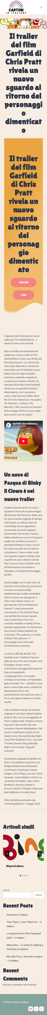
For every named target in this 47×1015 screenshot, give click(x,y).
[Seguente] (40, 854)
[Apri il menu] (41, 7)
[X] (36, 1008)
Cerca (6, 890)
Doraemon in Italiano (17, 914)
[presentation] (23, 847)
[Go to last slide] (7, 854)
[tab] (20, 875)
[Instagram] (41, 1008)
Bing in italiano (15, 866)
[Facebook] (30, 1008)
